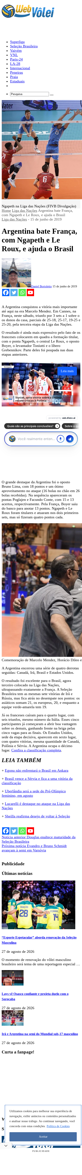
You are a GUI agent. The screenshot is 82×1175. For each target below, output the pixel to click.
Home (6, 210)
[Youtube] (30, 292)
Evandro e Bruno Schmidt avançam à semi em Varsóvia (34, 848)
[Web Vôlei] (28, 16)
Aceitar (43, 1136)
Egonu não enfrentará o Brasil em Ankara (36, 770)
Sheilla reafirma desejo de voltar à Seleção (37, 816)
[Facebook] (5, 292)
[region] (43, 1125)
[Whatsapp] (22, 292)
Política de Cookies (58, 1126)
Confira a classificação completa (36, 750)
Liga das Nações (24, 210)
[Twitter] (14, 292)
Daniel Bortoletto (41, 286)
